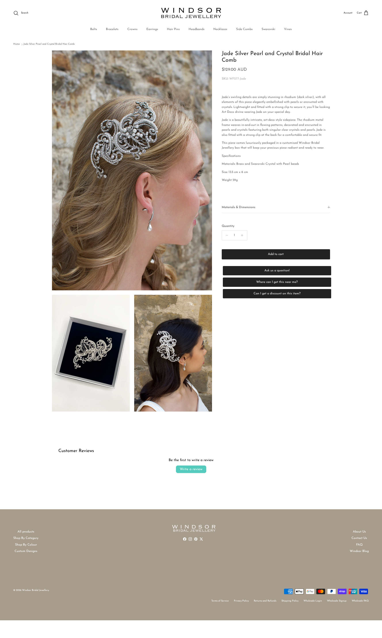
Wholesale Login (313, 601)
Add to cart (276, 254)
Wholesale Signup (337, 601)
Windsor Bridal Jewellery (35, 590)
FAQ (359, 544)
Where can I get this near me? (277, 282)
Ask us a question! (277, 270)
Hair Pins (173, 29)
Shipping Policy (289, 601)
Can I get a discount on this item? (277, 293)
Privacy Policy (241, 601)
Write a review (191, 469)
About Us (359, 531)
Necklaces (220, 29)
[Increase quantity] (243, 235)
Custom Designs (26, 551)
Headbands (196, 29)
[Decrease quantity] (226, 235)
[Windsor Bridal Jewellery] (191, 13)
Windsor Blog (359, 551)
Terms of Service (220, 601)
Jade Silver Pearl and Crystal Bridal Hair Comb (49, 44)
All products (25, 531)
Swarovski (268, 29)
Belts (93, 29)
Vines (288, 29)
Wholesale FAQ (360, 601)
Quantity (228, 226)
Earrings (152, 29)
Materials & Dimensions (238, 207)
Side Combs (244, 29)
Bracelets (112, 29)
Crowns (132, 29)
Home (16, 44)
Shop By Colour (26, 544)
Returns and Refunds (265, 601)
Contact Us (359, 538)
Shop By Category (25, 538)
